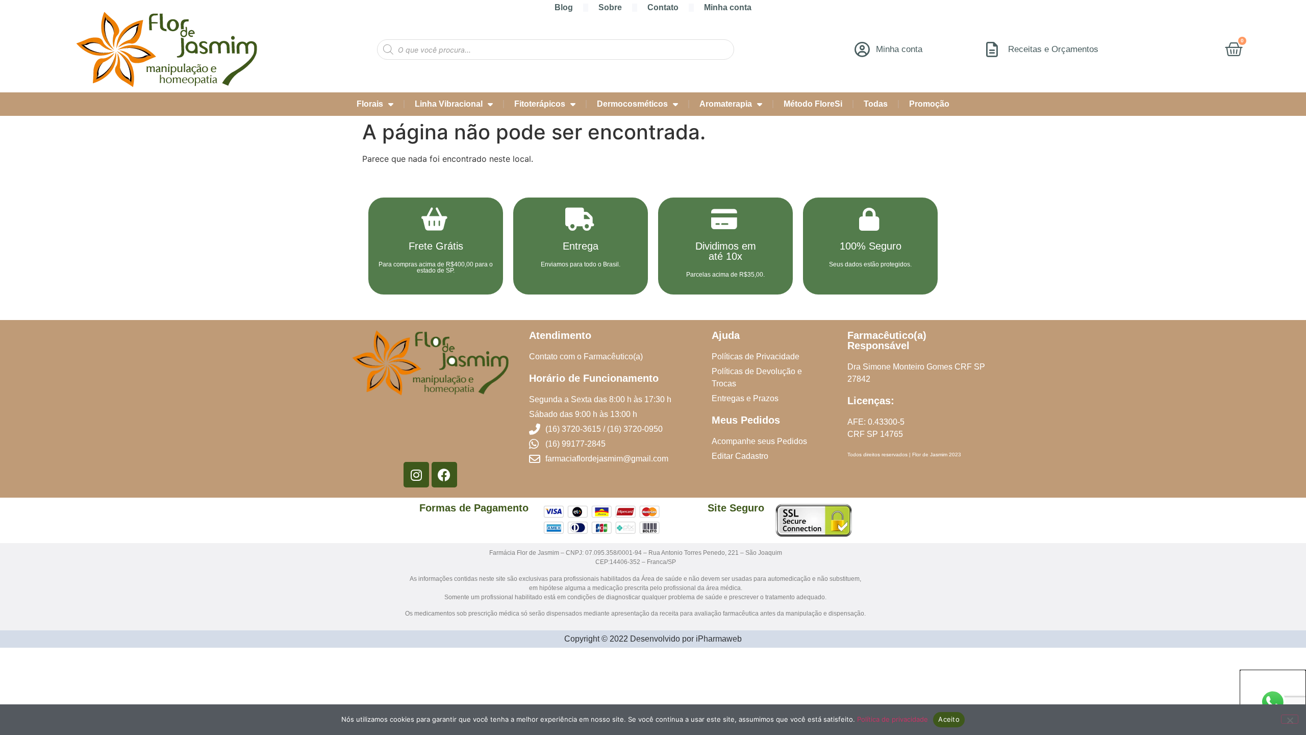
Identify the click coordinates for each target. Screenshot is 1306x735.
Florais (370, 104)
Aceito (949, 719)
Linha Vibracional (449, 104)
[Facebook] (444, 474)
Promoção (929, 104)
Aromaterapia (725, 104)
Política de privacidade (892, 719)
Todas (876, 104)
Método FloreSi (813, 104)
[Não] (1289, 719)
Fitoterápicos (539, 104)
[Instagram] (416, 474)
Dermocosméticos (632, 104)
